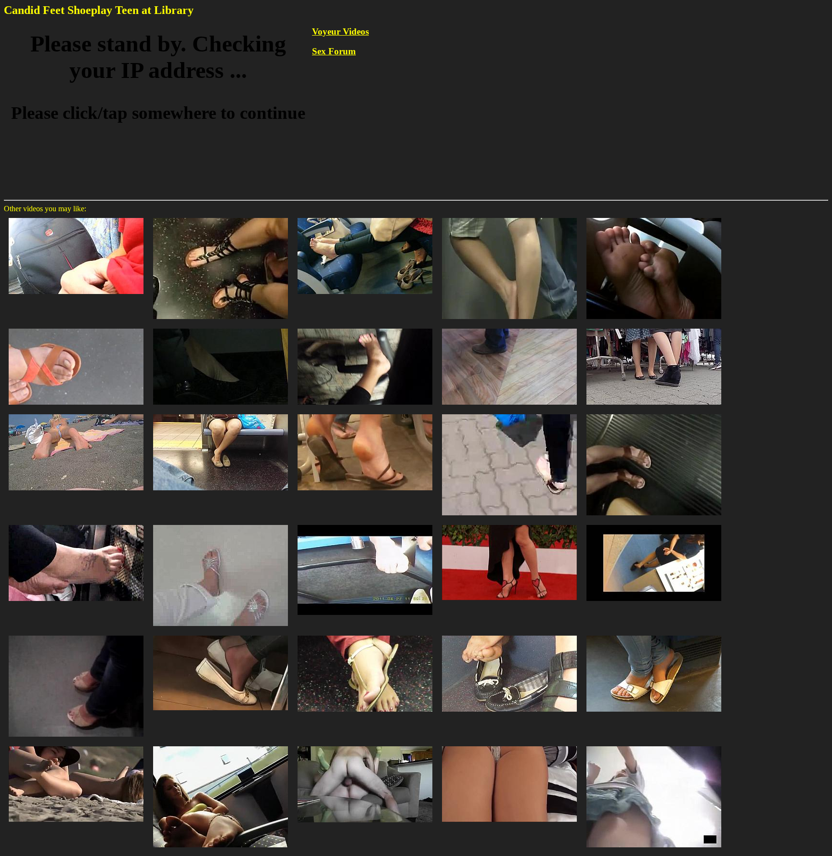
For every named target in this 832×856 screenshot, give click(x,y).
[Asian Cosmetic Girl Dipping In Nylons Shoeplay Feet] (654, 524)
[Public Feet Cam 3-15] (654, 328)
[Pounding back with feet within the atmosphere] (365, 745)
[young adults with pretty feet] (76, 217)
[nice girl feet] (365, 217)
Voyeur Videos (340, 31)
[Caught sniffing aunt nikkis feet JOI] (509, 745)
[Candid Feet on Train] (365, 635)
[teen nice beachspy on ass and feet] (76, 413)
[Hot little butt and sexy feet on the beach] (76, 745)
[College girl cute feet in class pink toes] (365, 328)
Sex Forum (334, 51)
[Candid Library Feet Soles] (654, 217)
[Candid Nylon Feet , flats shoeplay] (220, 635)
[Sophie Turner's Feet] (509, 524)
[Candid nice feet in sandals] (220, 217)
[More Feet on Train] (220, 413)
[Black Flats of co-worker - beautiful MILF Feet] (220, 328)
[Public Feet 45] (220, 524)
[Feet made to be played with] (220, 745)
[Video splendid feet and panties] (654, 745)
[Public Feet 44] (509, 413)
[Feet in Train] (76, 524)
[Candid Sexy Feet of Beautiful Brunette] (654, 635)
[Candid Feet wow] (365, 524)
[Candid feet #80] (365, 413)
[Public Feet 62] (654, 413)
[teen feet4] (509, 635)
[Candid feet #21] (509, 217)
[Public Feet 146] (76, 635)
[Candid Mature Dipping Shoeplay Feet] (509, 328)
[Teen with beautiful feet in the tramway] (76, 328)
